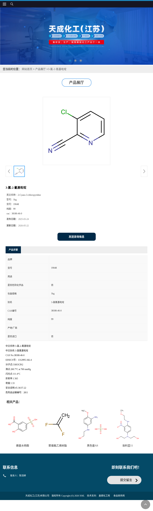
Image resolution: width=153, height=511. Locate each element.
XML (82, 495)
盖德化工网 (104, 495)
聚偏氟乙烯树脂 (58, 445)
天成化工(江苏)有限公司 (37, 495)
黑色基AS (92, 445)
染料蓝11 (127, 445)
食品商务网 (119, 495)
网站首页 (27, 69)
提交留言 (126, 480)
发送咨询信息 (76, 236)
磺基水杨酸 (22, 445)
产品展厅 (40, 69)
